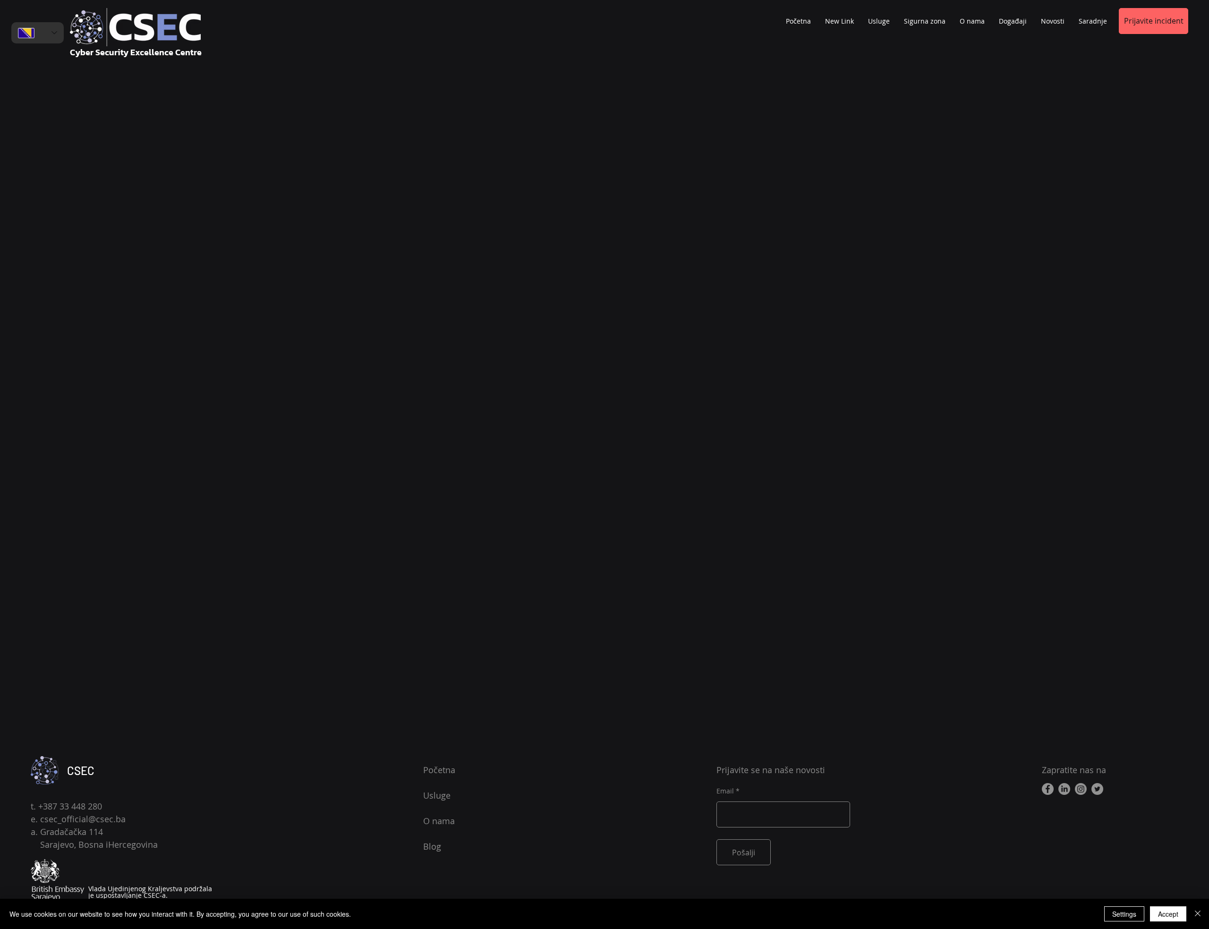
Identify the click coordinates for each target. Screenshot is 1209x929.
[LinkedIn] (1064, 789)
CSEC (80, 770)
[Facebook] (1048, 789)
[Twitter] (1097, 789)
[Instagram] (1081, 789)
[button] (1093, 21)
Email (725, 791)
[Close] (1197, 913)
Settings (1124, 914)
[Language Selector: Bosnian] (37, 32)
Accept (1168, 914)
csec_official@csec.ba (83, 819)
